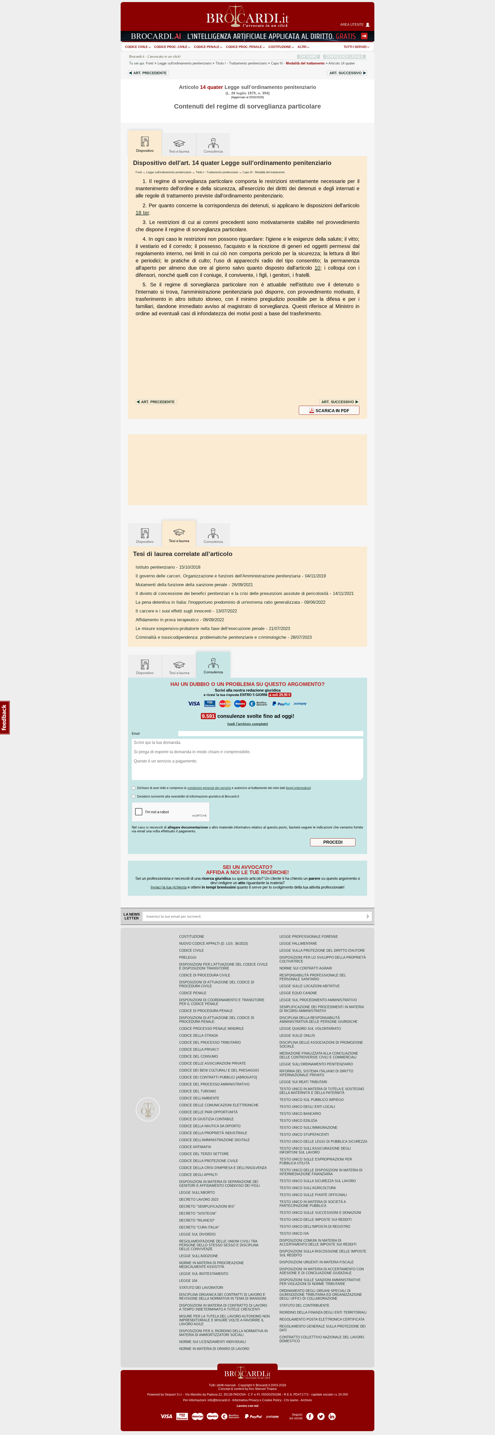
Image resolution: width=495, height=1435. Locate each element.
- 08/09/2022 (180, 619)
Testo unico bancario (300, 1114)
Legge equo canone (298, 993)
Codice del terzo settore (204, 1154)
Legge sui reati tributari (303, 1082)
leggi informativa (298, 788)
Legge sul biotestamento (203, 1274)
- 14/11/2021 (245, 593)
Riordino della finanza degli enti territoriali (323, 1312)
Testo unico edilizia (298, 1121)
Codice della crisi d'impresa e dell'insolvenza (223, 1168)
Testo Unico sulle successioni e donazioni (320, 1213)
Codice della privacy (199, 1049)
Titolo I (241, 63)
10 (317, 268)
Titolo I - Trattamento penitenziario (217, 172)
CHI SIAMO (308, 57)
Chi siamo (291, 1400)
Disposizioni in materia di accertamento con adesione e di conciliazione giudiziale (321, 1271)
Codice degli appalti (198, 1175)
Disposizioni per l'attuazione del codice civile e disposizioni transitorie (223, 966)
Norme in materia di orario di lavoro (214, 1349)
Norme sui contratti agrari (305, 968)
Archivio (306, 1400)
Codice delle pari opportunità (208, 1112)
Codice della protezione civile (208, 1161)
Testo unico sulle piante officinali (313, 1195)
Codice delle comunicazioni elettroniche (219, 1105)
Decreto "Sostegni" (198, 1213)
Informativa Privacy (245, 1400)
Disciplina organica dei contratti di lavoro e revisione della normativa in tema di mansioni (222, 1296)
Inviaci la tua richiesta (169, 887)
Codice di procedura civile (204, 975)
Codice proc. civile (170, 47)
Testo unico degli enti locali (307, 1107)
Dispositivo (145, 542)
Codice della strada (198, 1036)
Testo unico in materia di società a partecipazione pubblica (312, 1204)
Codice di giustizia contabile (206, 1119)
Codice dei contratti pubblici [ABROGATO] (218, 1077)
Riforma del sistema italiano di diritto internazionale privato (316, 1073)
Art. (150, 73)
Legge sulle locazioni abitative (309, 986)
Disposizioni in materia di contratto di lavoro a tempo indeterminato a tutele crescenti (223, 1307)
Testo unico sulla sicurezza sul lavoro (317, 1181)
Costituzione (279, 47)
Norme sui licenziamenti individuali (212, 1342)
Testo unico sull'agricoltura (307, 1188)
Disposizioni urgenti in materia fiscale (316, 1262)
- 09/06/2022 (230, 602)
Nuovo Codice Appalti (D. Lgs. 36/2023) (213, 943)
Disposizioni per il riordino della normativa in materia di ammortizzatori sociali (223, 1333)
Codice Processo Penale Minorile (211, 1029)
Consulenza (213, 151)
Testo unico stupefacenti (304, 1135)
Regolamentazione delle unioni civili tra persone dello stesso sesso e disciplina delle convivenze (218, 1245)
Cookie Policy (272, 1400)
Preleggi (187, 957)
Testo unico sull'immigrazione (308, 1128)
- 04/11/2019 (231, 575)
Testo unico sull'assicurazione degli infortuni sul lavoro (315, 1150)
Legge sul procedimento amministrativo (318, 1000)
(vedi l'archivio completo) (247, 724)
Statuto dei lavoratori (201, 1288)
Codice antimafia (195, 1147)
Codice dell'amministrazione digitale (214, 1140)
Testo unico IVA (294, 1233)
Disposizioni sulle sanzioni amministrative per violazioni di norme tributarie (320, 1282)
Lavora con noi (247, 1406)
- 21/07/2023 (213, 628)
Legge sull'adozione (198, 1256)
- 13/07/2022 (186, 610)
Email (136, 733)
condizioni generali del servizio (209, 788)
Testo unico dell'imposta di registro (314, 1227)
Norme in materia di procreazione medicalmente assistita (211, 1265)
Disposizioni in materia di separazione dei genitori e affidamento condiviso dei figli (219, 1184)
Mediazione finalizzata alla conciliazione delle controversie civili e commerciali (318, 1055)
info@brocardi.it (219, 1400)
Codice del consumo (198, 1056)
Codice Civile (136, 47)
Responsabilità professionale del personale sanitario (312, 977)
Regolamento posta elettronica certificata (322, 1319)
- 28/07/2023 (224, 637)
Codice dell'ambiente (199, 1098)
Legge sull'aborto (197, 1193)
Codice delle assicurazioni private (212, 1063)
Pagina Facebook (310, 1414)
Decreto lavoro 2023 (198, 1199)
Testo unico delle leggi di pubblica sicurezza (323, 1141)
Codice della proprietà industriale (213, 1133)
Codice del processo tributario (210, 1042)
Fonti (149, 63)
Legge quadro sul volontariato (310, 1029)
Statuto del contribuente (304, 1305)
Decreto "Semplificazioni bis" (207, 1206)
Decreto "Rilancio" (197, 1220)
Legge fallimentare (298, 943)
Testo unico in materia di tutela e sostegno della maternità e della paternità (321, 1091)
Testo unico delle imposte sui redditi (315, 1220)
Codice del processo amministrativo (214, 1084)
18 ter (142, 212)
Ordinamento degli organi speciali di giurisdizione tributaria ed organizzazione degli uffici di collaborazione (320, 1294)
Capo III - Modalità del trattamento (264, 172)
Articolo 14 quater (341, 63)
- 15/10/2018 (168, 567)
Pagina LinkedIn (332, 1414)
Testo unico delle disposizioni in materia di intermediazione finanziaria (320, 1172)
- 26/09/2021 (194, 584)
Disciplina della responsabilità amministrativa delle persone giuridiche (318, 1020)
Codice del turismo (197, 1091)
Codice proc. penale (244, 47)
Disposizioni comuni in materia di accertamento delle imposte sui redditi (318, 1242)
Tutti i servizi (355, 47)
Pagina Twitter (321, 1414)
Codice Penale (206, 47)
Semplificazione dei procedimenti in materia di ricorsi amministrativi (321, 1009)
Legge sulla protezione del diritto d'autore (322, 950)
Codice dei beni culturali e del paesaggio (219, 1070)
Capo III (298, 63)
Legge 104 (188, 1281)
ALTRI (302, 47)
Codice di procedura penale (206, 1011)
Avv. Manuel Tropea (263, 1389)
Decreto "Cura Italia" (199, 1227)
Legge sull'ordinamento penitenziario (184, 63)
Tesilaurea (179, 151)
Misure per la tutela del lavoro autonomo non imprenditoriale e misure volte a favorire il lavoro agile (224, 1320)
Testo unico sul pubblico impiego (311, 1100)
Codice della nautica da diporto (210, 1126)
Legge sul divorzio (197, 1234)
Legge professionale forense (308, 937)
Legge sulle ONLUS (297, 1036)
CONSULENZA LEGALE (344, 57)
